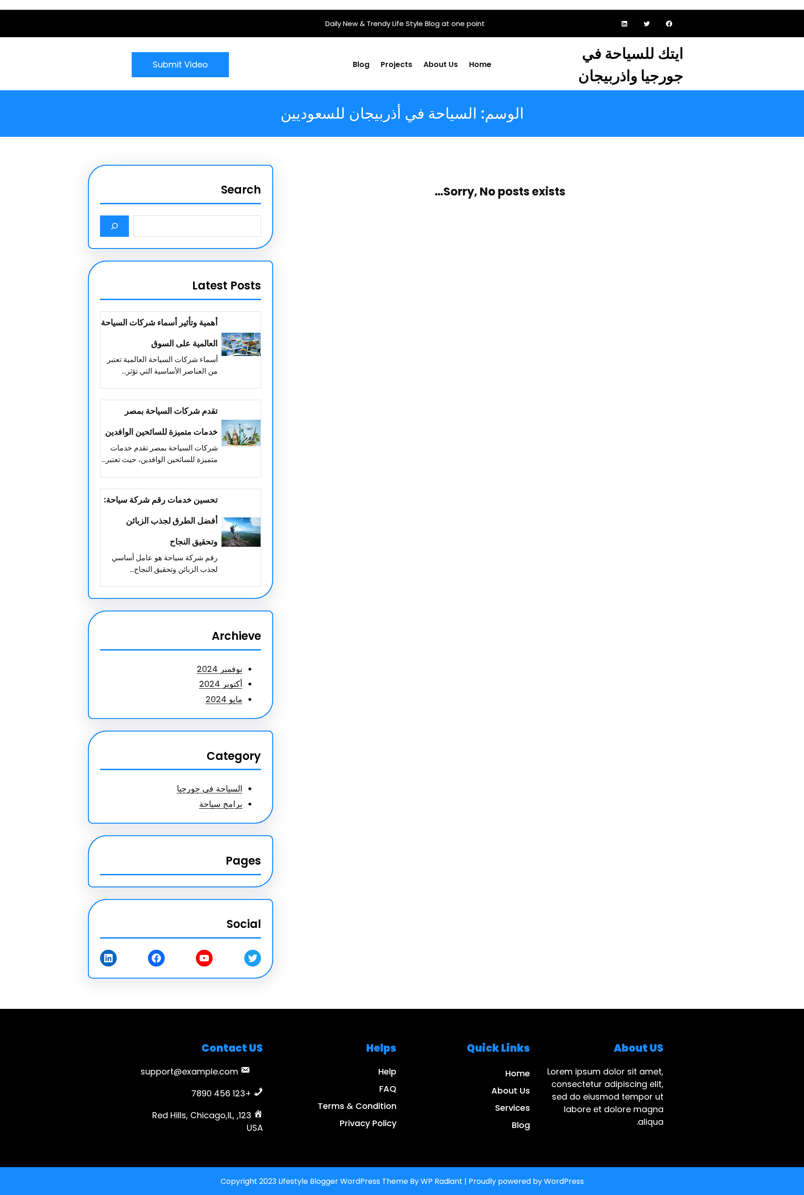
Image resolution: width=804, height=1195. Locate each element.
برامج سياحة (220, 804)
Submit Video (180, 64)
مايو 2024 (224, 699)
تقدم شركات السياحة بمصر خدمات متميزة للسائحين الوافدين (161, 421)
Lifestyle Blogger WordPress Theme (343, 1181)
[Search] (114, 225)
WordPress (564, 1181)
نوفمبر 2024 (219, 669)
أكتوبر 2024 (220, 684)
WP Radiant (441, 1181)
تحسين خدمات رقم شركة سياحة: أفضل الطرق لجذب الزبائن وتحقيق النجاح (161, 520)
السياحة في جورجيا (209, 788)
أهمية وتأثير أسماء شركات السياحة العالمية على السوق (159, 332)
